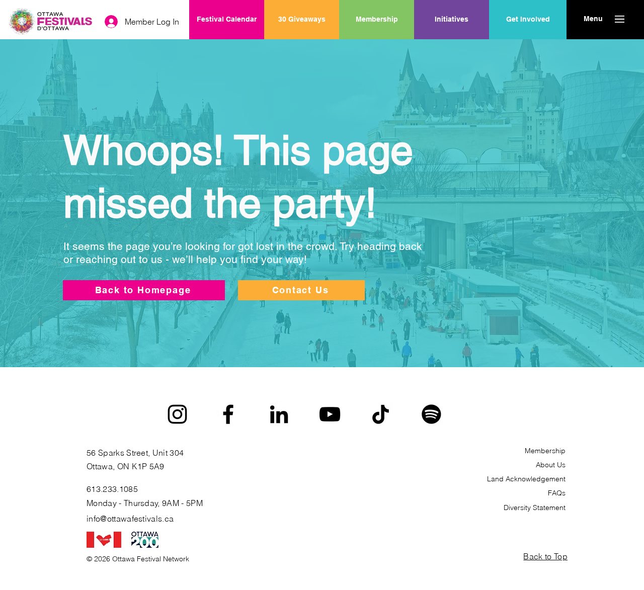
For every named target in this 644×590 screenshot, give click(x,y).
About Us (551, 464)
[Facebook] (228, 414)
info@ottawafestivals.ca (130, 519)
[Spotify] (431, 414)
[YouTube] (330, 414)
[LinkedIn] (279, 414)
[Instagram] (177, 414)
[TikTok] (380, 414)
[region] (451, 52)
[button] (593, 19)
